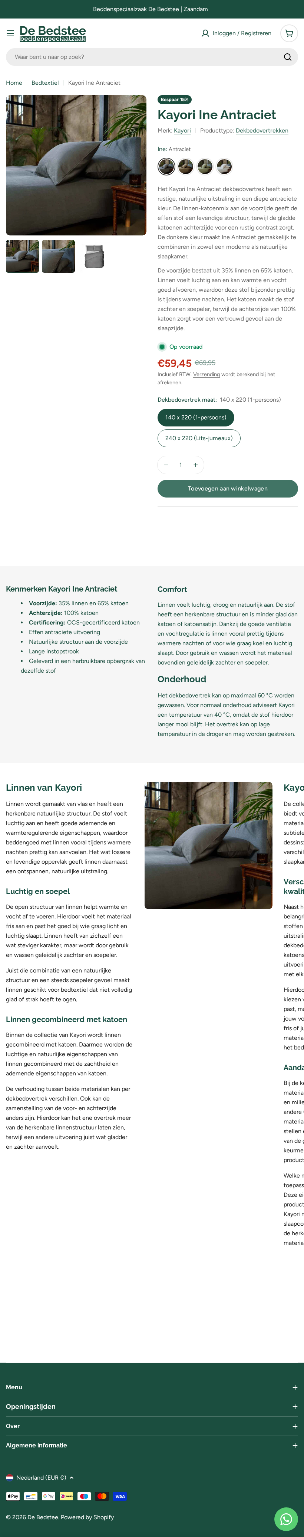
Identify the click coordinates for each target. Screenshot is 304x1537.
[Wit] (224, 166)
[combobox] (152, 57)
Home (14, 82)
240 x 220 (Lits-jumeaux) (199, 438)
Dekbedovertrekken (262, 130)
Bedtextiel (45, 82)
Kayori (182, 130)
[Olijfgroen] (205, 166)
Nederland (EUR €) (41, 1477)
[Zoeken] (287, 57)
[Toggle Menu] (10, 33)
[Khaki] (186, 166)
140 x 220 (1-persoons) (196, 417)
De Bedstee (42, 1517)
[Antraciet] (166, 166)
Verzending (206, 374)
